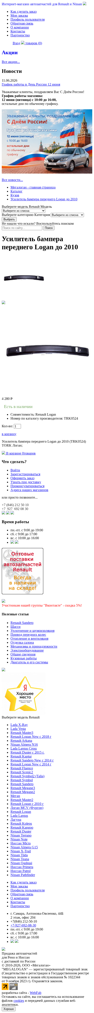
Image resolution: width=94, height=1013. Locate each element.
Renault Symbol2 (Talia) (27, 776)
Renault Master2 (21, 800)
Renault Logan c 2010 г (27, 804)
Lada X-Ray (19, 725)
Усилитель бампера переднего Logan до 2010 (43, 199)
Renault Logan (20, 812)
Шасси (15, 627)
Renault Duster (20, 831)
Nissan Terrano (20, 835)
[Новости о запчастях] (12, 542)
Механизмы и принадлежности (33, 646)
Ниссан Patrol (20, 871)
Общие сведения (22, 654)
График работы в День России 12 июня (31, 84)
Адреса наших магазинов (29, 490)
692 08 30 (15, 509)
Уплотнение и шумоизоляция (32, 630)
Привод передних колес (28, 634)
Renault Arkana (21, 740)
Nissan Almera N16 (24, 744)
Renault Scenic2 (21, 772)
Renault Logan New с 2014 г (30, 764)
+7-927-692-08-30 (23, 925)
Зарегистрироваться (25, 474)
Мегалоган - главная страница (33, 187)
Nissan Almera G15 (24, 847)
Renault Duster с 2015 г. (27, 752)
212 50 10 (15, 505)
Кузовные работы (23, 658)
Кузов (14, 195)
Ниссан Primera (21, 867)
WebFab (35, 993)
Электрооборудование (27, 650)
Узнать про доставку (25, 482)
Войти (15, 470)
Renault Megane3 (22, 788)
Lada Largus (19, 815)
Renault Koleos (21, 823)
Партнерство (20, 35)
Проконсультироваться (27, 486)
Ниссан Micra (20, 843)
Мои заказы (19, 15)
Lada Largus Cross (23, 748)
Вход (16, 43)
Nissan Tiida (19, 855)
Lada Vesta (18, 729)
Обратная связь (21, 23)
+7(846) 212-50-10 (23, 921)
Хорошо (8, 1009)
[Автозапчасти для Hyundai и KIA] (3, 670)
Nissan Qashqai (21, 863)
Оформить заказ (22, 478)
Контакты (17, 31)
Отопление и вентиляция (29, 638)
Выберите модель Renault (21, 717)
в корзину (9, 434)
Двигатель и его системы (29, 662)
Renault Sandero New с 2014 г (32, 760)
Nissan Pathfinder (22, 875)
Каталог (16, 191)
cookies (19, 1000)
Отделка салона (22, 642)
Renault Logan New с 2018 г (30, 736)
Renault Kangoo (21, 827)
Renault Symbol (21, 780)
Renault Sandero (21, 623)
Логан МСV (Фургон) (26, 808)
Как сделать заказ (23, 11)
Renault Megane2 (22, 792)
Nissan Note (19, 839)
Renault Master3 (21, 733)
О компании (19, 27)
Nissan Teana (19, 859)
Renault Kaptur (21, 756)
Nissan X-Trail (20, 851)
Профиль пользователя (27, 19)
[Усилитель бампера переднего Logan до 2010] (23, 298)
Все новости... (12, 180)
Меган (15, 796)
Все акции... (11, 62)
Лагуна (15, 819)
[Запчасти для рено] (16, 542)
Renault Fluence (21, 768)
